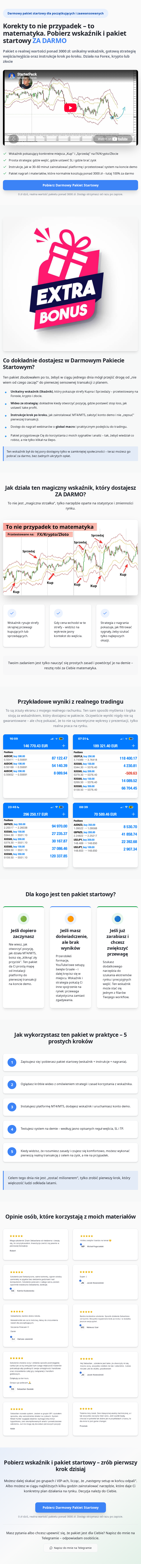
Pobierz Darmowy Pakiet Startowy (71, 185)
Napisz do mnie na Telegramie (73, 1548)
